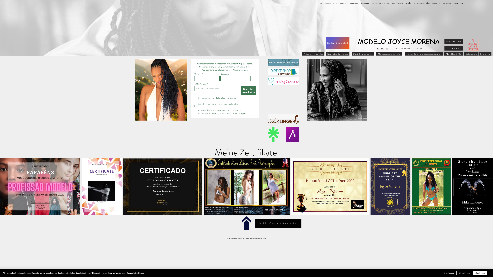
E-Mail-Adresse (201, 84)
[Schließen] (489, 273)
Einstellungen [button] (448, 273)
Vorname (199, 74)
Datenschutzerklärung (135, 273)
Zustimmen (480, 273)
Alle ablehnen (464, 273)
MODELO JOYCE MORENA (399, 41)
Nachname (224, 74)
